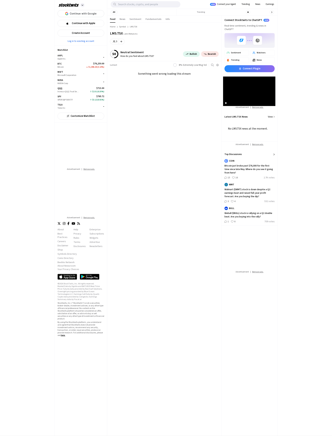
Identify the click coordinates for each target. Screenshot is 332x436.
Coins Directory (66, 258)
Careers (62, 241)
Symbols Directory (67, 254)
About (61, 229)
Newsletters (96, 246)
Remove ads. (89, 169)
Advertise (95, 242)
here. (63, 335)
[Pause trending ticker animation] (248, 12)
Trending (245, 4)
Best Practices (62, 235)
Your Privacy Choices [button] (68, 269)
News (257, 4)
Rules (76, 238)
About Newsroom (67, 266)
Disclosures (80, 246)
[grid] (81, 82)
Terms (77, 242)
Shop (60, 250)
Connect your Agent (223, 4)
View (270, 117)
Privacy (77, 234)
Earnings (270, 4)
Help (76, 229)
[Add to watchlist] (122, 41)
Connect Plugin (251, 68)
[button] (82, 5)
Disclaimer (63, 245)
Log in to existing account (81, 41)
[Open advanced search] (212, 65)
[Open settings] (217, 65)
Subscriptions (97, 234)
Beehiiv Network (66, 262)
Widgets (94, 238)
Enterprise (95, 229)
